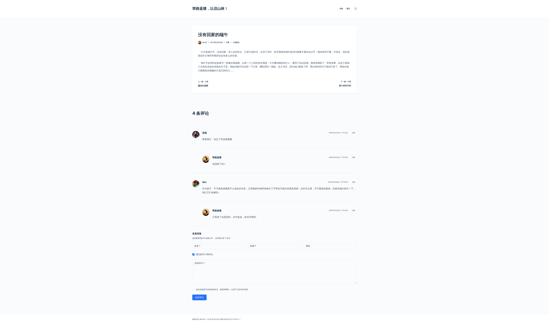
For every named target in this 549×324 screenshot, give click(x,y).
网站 (308, 246)
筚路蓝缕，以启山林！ (210, 8)
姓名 (197, 246)
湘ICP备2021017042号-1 (230, 319)
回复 (353, 133)
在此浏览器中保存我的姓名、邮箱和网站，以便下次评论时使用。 (223, 289)
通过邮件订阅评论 (204, 254)
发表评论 (199, 297)
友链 (341, 8)
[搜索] (356, 9)
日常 (227, 42)
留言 (348, 8)
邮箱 (253, 246)
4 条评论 (236, 42)
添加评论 (199, 263)
